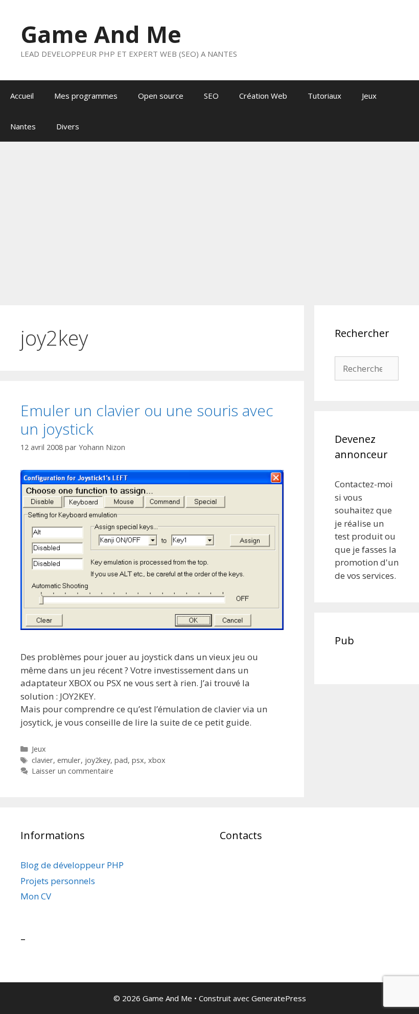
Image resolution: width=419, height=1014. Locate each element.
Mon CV (35, 896)
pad (121, 760)
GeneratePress (278, 998)
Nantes (23, 126)
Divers (67, 126)
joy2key (97, 760)
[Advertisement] (209, 218)
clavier (42, 760)
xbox (157, 760)
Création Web (263, 96)
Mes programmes (86, 96)
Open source (160, 96)
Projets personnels (57, 881)
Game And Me (100, 34)
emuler (69, 760)
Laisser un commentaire (72, 771)
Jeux (369, 96)
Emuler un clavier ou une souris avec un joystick (146, 419)
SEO (211, 96)
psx (138, 760)
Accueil (22, 96)
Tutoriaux (324, 96)
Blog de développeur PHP (72, 865)
